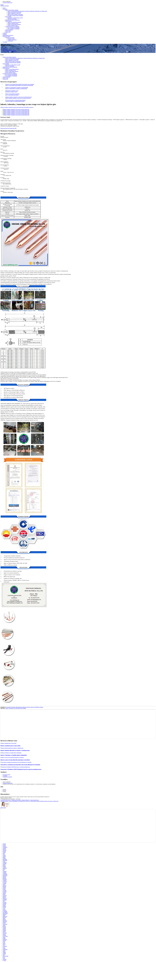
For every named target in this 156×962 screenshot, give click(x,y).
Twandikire (5, 41)
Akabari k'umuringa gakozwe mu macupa (44, 801)
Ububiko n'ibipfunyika (12, 39)
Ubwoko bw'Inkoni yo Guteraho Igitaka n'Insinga (15, 101)
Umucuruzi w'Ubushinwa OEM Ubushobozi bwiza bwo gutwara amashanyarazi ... (21, 769)
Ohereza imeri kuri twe (4, 128)
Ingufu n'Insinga (8, 21)
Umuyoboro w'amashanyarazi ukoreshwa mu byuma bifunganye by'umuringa (20, 764)
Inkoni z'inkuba (8, 16)
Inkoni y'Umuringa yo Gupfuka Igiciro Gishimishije (13, 755)
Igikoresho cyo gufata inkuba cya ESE (15, 17)
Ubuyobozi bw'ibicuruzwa (5, 800)
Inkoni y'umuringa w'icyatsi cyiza (14, 13)
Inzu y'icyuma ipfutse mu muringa (11, 94)
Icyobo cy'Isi (7, 32)
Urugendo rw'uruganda (9, 37)
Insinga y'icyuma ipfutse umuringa (14, 22)
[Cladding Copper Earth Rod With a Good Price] (10, 752)
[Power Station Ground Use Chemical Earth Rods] (11, 748)
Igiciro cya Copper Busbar (31, 801)
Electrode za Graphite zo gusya (11, 91)
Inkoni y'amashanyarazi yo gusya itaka (10, 745)
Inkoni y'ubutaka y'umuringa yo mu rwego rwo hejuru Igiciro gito (18, 98)
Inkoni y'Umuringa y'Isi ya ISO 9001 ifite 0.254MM (16, 708)
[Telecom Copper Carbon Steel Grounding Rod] (12, 757)
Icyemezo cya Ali (11, 38)
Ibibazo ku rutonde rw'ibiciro (6, 797)
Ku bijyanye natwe (6, 36)
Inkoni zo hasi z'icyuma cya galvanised (15, 14)
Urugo (4, 7)
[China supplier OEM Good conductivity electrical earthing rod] (15, 766)
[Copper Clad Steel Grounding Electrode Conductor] (15, 762)
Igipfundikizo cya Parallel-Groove (18, 801)
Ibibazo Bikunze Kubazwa (8, 35)
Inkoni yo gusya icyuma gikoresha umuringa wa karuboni (15, 759)
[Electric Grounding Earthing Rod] (8, 743)
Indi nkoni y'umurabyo (12, 18)
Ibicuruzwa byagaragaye (16, 800)
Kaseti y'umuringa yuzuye (13, 25)
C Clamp (10, 801)
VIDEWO (5, 33)
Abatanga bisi (55, 801)
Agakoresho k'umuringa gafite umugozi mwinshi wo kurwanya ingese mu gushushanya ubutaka (24, 707)
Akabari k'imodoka (9, 29)
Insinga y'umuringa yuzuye (13, 23)
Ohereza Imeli (3, 807)
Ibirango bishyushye (26, 800)
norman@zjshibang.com (7, 783)
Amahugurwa (10, 40)
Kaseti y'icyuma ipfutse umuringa (14, 24)
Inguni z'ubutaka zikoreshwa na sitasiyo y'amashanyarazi (15, 750)
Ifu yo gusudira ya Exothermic (14, 27)
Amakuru (5, 34)
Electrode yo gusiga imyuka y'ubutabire (15, 15)
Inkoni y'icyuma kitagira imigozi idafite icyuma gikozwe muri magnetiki (19, 85)
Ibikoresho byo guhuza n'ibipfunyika (12, 19)
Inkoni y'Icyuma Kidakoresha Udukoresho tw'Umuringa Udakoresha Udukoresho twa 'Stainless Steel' (27, 11)
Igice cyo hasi (8, 30)
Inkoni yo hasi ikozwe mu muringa (14, 12)
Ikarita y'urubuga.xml (34, 800)
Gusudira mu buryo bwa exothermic (12, 26)
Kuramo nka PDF (13, 128)
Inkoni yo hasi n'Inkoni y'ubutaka (11, 10)
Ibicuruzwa (5, 8)
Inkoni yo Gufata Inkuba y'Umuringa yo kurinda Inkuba (16, 88)
